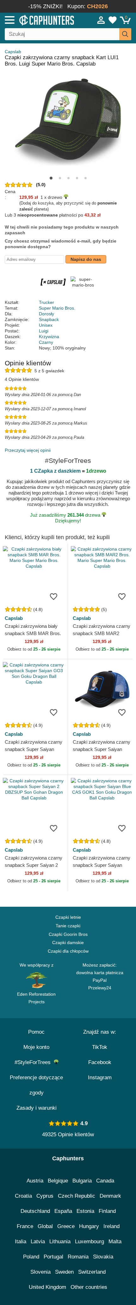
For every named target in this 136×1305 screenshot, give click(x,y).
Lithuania (60, 1242)
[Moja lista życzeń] (112, 20)
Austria (35, 1181)
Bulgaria (82, 1181)
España (63, 1211)
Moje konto (36, 1047)
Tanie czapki (68, 925)
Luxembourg (89, 1242)
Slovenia (40, 1272)
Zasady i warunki (36, 1108)
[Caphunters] (40, 20)
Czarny (46, 342)
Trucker (46, 302)
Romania (78, 1257)
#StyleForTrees (34, 1062)
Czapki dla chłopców (68, 951)
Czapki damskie (68, 942)
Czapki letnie (68, 917)
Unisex (46, 325)
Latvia (38, 1242)
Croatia (23, 1196)
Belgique (58, 1181)
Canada (105, 1181)
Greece (66, 1226)
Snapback (49, 319)
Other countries (89, 1287)
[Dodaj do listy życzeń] (53, 596)
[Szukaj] (125, 34)
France (25, 1226)
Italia (20, 1242)
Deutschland (35, 1211)
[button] (51, 178)
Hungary (89, 1226)
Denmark (110, 1196)
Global (45, 1226)
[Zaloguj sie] (101, 20)
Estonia (85, 1211)
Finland (107, 1211)
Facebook (99, 1062)
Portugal (53, 1257)
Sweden (64, 1272)
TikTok (99, 1047)
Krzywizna (49, 336)
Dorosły (46, 313)
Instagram (100, 1078)
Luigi (43, 330)
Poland (31, 1257)
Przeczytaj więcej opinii (28, 450)
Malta (114, 1242)
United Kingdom (47, 1287)
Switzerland (92, 1272)
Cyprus (44, 1196)
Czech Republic (76, 1196)
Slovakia (103, 1257)
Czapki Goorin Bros (68, 934)
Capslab (13, 51)
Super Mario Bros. (57, 308)
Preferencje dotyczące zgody (36, 1085)
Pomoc (36, 1032)
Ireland (111, 1226)
